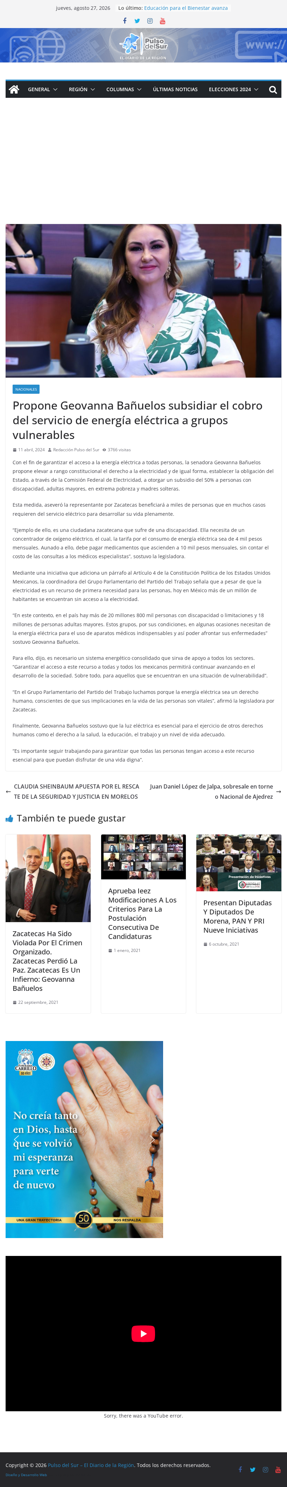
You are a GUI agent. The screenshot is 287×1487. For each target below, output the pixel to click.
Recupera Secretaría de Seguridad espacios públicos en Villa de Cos (184, 11)
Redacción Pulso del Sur (76, 450)
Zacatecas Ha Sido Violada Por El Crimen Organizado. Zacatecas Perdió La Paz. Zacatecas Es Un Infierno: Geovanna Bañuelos (47, 961)
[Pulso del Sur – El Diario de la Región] (143, 33)
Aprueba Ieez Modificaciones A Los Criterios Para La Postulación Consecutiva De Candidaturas (142, 913)
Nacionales (26, 389)
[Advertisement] (143, 171)
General (39, 89)
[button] (54, 89)
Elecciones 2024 (230, 89)
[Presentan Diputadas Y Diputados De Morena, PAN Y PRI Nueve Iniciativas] (238, 839)
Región (78, 89)
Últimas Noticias (175, 89)
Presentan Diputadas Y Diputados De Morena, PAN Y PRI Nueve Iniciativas (237, 916)
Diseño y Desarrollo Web (26, 1474)
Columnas (120, 89)
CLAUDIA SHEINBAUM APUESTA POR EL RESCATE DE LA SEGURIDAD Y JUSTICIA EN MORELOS (76, 791)
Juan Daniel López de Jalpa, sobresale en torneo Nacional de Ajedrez (211, 791)
